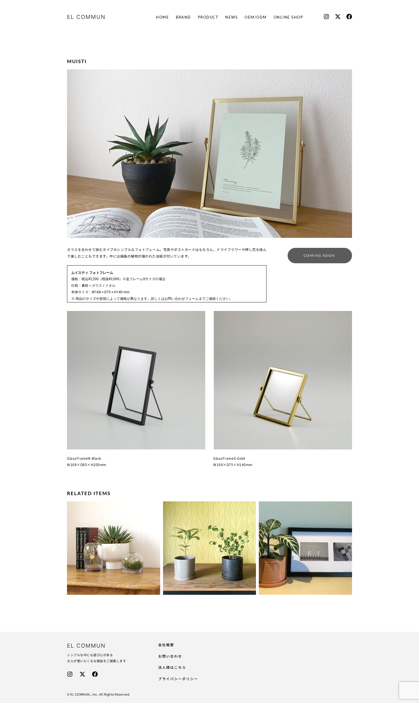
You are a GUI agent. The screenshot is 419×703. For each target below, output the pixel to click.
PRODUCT (208, 17)
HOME (162, 17)
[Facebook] (349, 16)
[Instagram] (326, 16)
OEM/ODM (256, 17)
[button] (320, 255)
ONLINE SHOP (288, 17)
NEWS (231, 17)
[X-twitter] (337, 16)
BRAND (183, 17)
